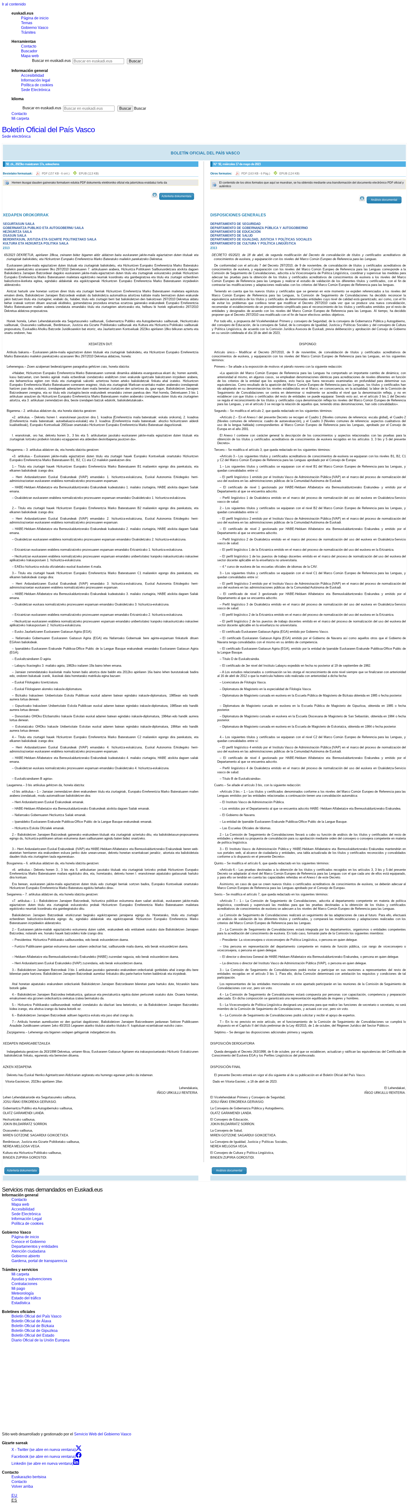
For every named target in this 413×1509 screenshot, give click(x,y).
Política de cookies (37, 85)
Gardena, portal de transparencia (39, 1261)
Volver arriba (22, 1486)
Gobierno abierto (25, 1256)
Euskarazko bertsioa (28, 1477)
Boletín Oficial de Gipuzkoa (34, 1331)
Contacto (28, 46)
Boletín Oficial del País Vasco (48, 129)
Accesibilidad (32, 75)
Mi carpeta (20, 118)
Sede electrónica (16, 136)
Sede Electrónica (35, 90)
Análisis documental (384, 200)
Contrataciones (24, 1284)
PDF (56, 173)
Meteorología (22, 1293)
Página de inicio (35, 18)
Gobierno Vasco (34, 28)
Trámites (28, 32)
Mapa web (30, 56)
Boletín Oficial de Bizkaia (32, 1326)
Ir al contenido (14, 4)
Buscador (29, 51)
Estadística (20, 1303)
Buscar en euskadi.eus (51, 61)
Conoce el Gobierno (28, 1242)
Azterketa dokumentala (176, 196)
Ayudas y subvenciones (31, 1279)
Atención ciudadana (28, 1251)
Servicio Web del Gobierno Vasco (102, 1434)
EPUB (89, 173)
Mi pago (18, 1288)
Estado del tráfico (26, 1298)
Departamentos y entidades (34, 1246)
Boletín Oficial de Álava (31, 1321)
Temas (26, 23)
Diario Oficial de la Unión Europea (40, 1340)
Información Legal (26, 1219)
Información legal (35, 80)
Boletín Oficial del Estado (32, 1335)
